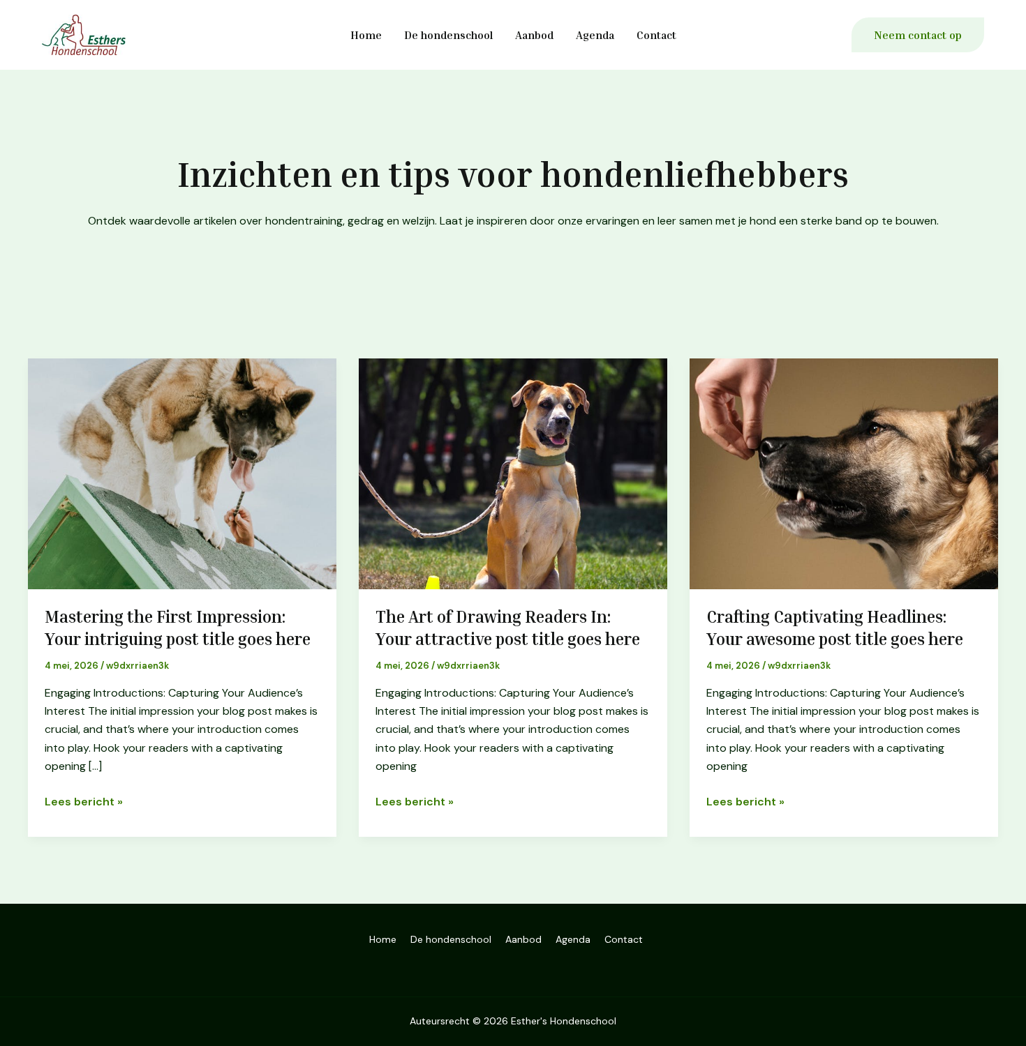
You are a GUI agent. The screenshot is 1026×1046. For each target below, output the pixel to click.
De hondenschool (448, 35)
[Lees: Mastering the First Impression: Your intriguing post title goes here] (182, 473)
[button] (918, 34)
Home (366, 35)
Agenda (595, 35)
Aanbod (534, 35)
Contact (656, 35)
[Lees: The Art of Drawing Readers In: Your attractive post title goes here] (513, 473)
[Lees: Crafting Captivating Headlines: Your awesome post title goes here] (844, 473)
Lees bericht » (84, 801)
